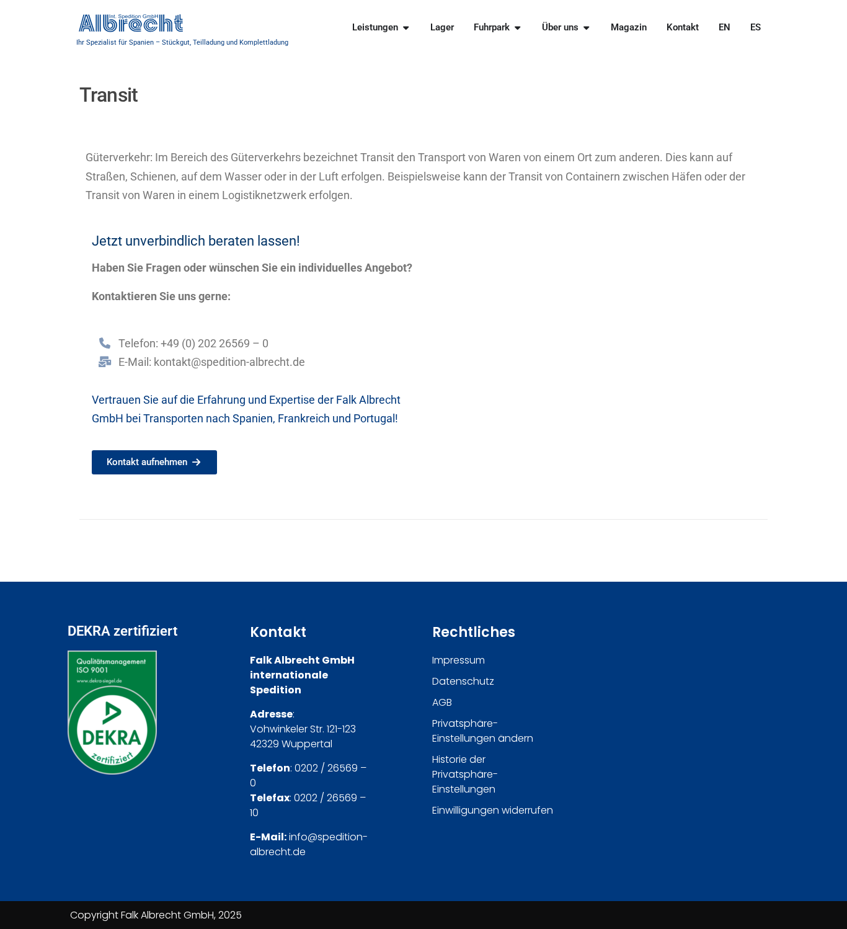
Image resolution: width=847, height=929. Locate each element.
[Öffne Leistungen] (405, 27)
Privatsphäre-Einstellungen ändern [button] (482, 730)
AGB (442, 702)
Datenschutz (463, 681)
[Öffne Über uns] (586, 27)
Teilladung (208, 42)
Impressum (458, 660)
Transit (377, 157)
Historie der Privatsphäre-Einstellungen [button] (465, 774)
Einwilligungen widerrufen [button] (492, 810)
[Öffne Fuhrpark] (517, 27)
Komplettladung (263, 42)
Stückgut (176, 42)
